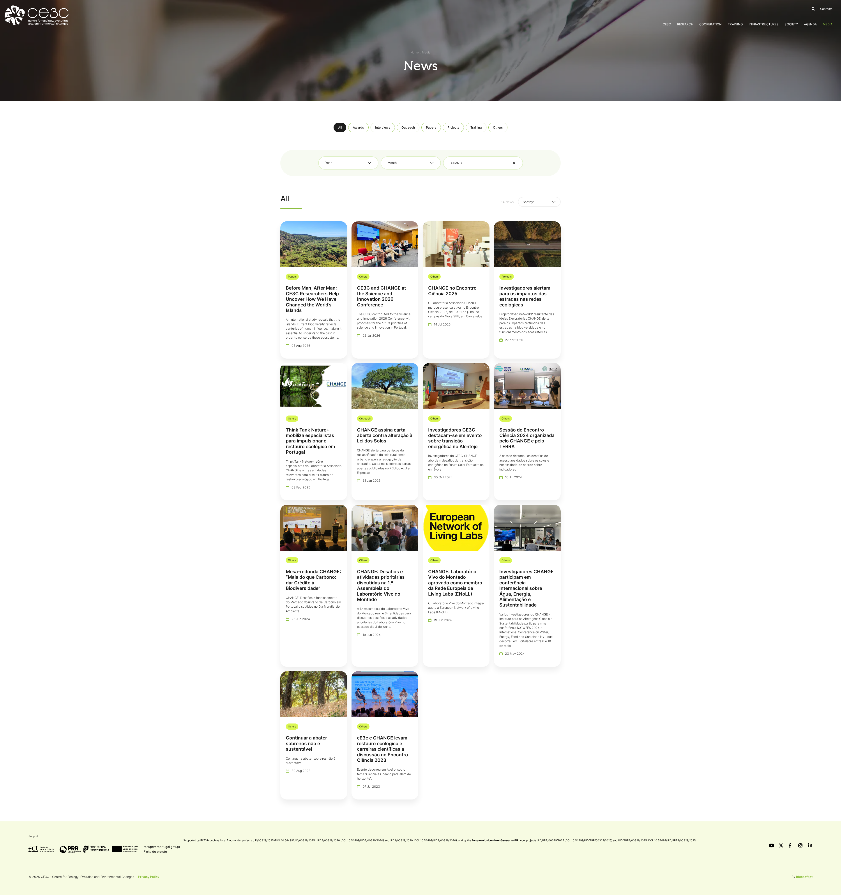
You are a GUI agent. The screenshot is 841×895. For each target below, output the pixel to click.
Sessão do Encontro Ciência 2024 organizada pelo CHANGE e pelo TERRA (527, 438)
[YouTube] (771, 845)
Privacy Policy (148, 877)
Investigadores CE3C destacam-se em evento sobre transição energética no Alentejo (455, 438)
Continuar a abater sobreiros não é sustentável (306, 743)
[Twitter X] (781, 845)
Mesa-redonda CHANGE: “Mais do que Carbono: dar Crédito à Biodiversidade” (313, 580)
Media (827, 24)
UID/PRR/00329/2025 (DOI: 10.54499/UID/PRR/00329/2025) (574, 840)
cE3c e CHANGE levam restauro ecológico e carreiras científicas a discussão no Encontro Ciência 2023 (382, 749)
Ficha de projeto (155, 851)
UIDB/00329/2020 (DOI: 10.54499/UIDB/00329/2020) (350, 840)
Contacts (826, 9)
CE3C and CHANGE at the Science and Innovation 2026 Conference (381, 296)
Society (791, 24)
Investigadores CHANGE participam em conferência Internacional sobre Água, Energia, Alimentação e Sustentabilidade (526, 588)
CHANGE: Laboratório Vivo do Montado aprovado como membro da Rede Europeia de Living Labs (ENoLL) (455, 583)
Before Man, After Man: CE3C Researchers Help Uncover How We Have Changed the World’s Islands (312, 299)
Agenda (810, 24)
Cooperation (710, 24)
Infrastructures (763, 24)
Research (685, 24)
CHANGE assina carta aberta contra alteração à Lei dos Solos (384, 435)
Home (415, 52)
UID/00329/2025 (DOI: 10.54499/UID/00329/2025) (284, 840)
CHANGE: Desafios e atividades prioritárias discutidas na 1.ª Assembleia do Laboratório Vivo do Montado (381, 585)
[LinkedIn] (810, 845)
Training (735, 24)
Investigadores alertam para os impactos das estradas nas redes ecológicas (524, 296)
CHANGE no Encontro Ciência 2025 (452, 290)
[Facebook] (790, 845)
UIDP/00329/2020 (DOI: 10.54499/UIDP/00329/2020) (423, 840)
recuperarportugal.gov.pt (162, 847)
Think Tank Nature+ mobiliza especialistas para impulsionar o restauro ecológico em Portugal (310, 441)
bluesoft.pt (804, 877)
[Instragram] (800, 845)
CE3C (667, 24)
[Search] (813, 9)
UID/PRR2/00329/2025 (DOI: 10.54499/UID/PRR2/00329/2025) (657, 840)
